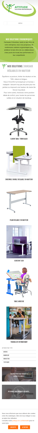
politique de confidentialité (20, 420)
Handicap (6, 355)
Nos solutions (14, 66)
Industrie (6, 359)
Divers (5, 352)
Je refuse (25, 427)
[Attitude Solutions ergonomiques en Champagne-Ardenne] (19, 9)
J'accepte (13, 427)
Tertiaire (6, 362)
